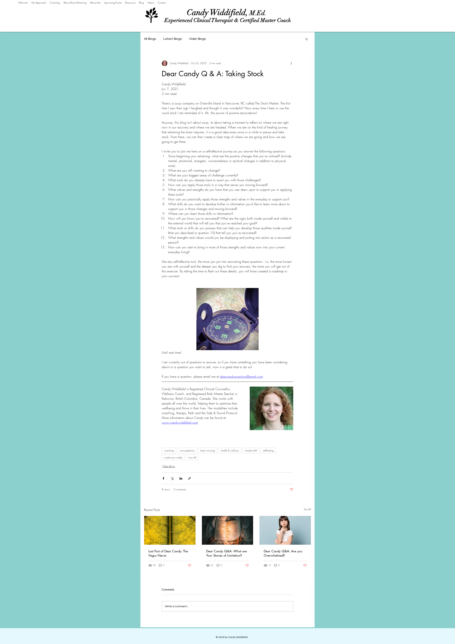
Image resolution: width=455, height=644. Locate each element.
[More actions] (291, 63)
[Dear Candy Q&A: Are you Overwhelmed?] (285, 530)
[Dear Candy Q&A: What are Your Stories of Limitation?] (227, 530)
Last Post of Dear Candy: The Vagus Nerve (168, 553)
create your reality (173, 457)
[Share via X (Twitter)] (172, 478)
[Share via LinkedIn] (181, 478)
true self (192, 457)
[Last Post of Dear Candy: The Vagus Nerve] (170, 530)
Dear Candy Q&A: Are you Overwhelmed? (283, 553)
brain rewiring (207, 450)
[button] (306, 38)
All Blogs (150, 39)
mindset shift (251, 450)
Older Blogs (197, 39)
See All (307, 509)
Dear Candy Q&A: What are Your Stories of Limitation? (226, 553)
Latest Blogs (172, 39)
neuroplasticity (187, 450)
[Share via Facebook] (163, 478)
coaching (169, 450)
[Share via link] (189, 478)
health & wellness (230, 450)
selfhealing (268, 450)
